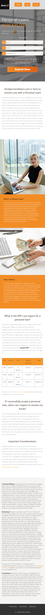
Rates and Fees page (19, 392)
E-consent (9, 61)
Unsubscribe (32, 606)
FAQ (27, 4)
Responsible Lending (20, 61)
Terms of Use (23, 606)
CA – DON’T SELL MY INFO (22, 612)
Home (18, 4)
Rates (36, 4)
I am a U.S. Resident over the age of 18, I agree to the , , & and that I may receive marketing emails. (21, 61)
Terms (37, 61)
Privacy (30, 61)
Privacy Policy (13, 606)
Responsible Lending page (10, 467)
